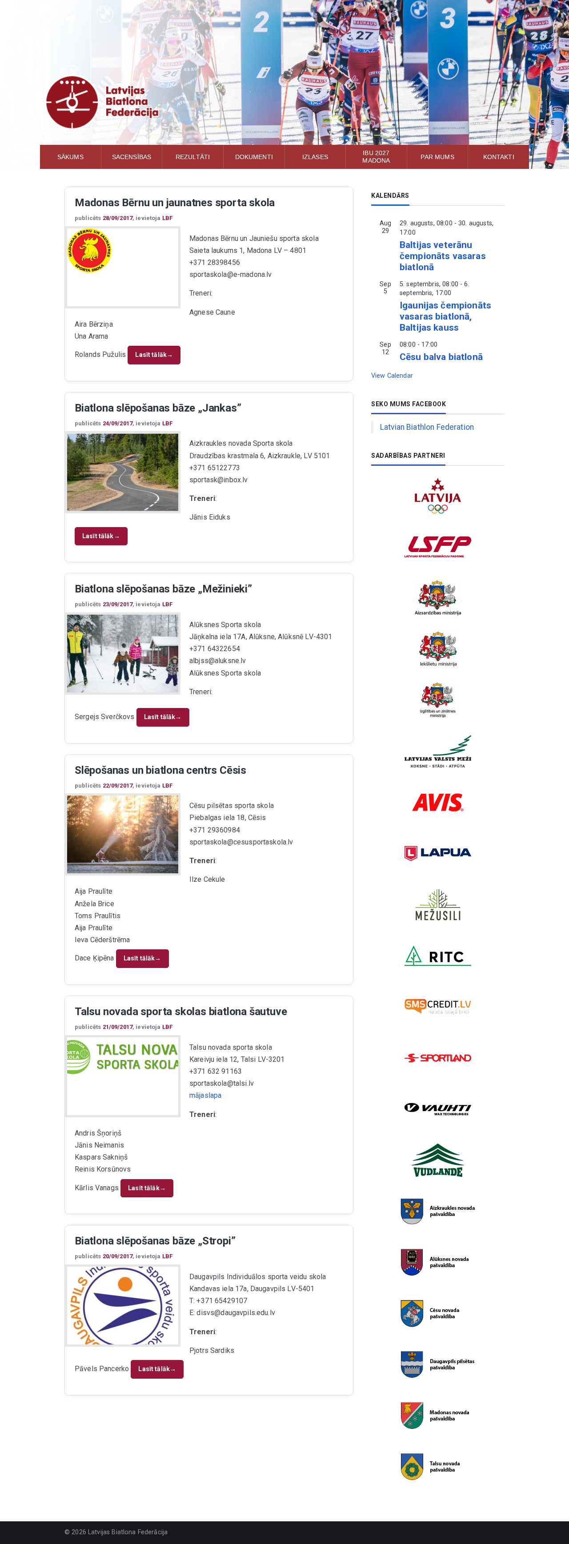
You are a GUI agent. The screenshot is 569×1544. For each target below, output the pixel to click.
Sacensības (132, 156)
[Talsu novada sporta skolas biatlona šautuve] (122, 1057)
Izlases (315, 156)
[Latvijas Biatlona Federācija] (284, 102)
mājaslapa (205, 1095)
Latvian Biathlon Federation (427, 427)
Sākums (70, 156)
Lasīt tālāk (154, 354)
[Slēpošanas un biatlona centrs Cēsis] (122, 834)
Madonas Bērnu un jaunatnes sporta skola (175, 202)
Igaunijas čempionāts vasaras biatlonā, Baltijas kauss (445, 316)
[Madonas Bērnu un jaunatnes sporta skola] (122, 250)
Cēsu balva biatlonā (441, 357)
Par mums (437, 156)
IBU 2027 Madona (376, 156)
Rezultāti (193, 156)
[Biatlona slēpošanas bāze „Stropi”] (122, 1305)
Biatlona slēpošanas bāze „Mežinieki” (163, 589)
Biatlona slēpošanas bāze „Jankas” (158, 408)
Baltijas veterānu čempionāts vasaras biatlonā (443, 256)
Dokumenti (254, 156)
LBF (167, 218)
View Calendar (392, 376)
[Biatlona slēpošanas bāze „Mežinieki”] (122, 653)
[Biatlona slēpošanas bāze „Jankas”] (122, 472)
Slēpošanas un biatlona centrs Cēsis (160, 770)
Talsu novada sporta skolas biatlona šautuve (181, 1011)
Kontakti (498, 156)
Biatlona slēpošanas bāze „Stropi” (155, 1241)
